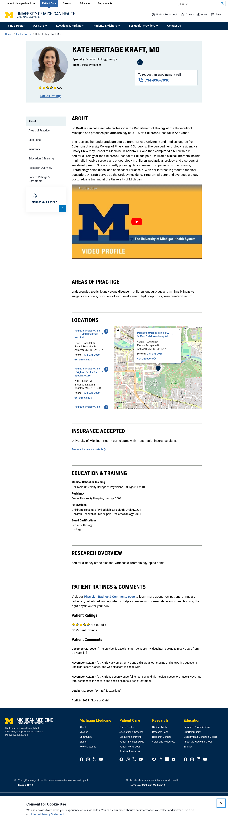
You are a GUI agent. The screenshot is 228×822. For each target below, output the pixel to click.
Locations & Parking (130, 736)
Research (68, 3)
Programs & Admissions (197, 727)
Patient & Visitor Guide (131, 741)
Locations (35, 139)
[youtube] (101, 759)
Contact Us (174, 25)
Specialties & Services (131, 732)
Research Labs (160, 732)
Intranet (188, 746)
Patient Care (49, 3)
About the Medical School (198, 741)
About (32, 121)
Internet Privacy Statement (47, 814)
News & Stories (88, 746)
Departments (105, 3)
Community (86, 736)
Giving (83, 741)
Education (85, 3)
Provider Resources (129, 751)
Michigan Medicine (95, 720)
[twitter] (94, 759)
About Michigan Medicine (21, 3)
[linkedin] (167, 759)
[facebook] (81, 759)
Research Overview (40, 167)
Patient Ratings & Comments (39, 178)
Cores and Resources (163, 741)
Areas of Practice (39, 130)
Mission (84, 732)
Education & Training (41, 158)
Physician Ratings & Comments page (109, 596)
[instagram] (88, 759)
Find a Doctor (16, 25)
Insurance (35, 149)
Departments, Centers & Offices (200, 736)
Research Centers (161, 736)
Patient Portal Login (130, 746)
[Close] (221, 803)
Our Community (192, 732)
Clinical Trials (159, 727)
